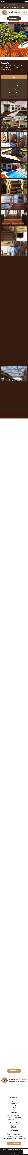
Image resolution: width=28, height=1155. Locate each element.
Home (2, 59)
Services (14, 1105)
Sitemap (13, 1151)
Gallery (14, 1107)
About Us (14, 1102)
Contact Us (14, 1109)
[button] (26, 2)
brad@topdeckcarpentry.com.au (15, 7)
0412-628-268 (15, 5)
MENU (3, 2)
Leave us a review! (14, 1143)
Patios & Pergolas (14, 81)
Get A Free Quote (14, 18)
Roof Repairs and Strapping (14, 1116)
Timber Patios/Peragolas (14, 1119)
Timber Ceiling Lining (14, 93)
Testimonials (14, 1104)
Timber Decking (14, 85)
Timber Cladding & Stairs (14, 89)
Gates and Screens (14, 96)
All (14, 77)
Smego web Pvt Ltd (16, 1153)
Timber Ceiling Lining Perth (14, 1117)
